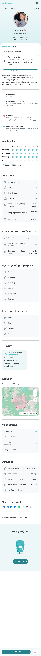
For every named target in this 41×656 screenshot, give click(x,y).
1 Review (14, 46)
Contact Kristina (16, 652)
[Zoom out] (35, 395)
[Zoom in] (35, 391)
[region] (20, 401)
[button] (14, 360)
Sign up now (20, 561)
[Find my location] (35, 400)
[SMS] (22, 507)
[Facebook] (3, 507)
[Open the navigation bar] (37, 3)
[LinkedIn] (11, 507)
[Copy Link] (30, 507)
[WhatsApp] (19, 507)
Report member (10, 517)
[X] (7, 507)
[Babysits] (7, 3)
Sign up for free (22, 517)
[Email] (26, 507)
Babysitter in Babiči (20, 33)
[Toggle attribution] (36, 413)
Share (36, 8)
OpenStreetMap (31, 413)
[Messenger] (15, 507)
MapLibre (22, 413)
